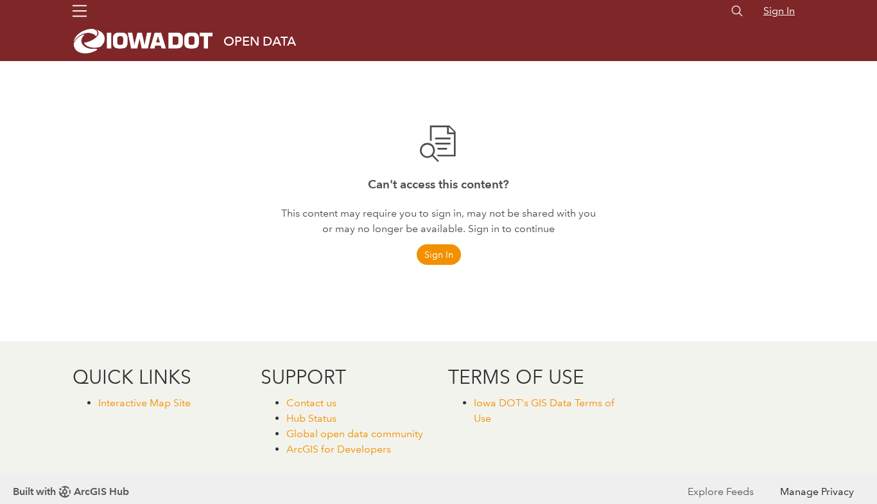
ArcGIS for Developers (338, 449)
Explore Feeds (721, 491)
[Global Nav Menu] (79, 11)
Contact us (311, 403)
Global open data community (354, 434)
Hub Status (311, 418)
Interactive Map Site (144, 403)
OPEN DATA (259, 41)
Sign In (779, 10)
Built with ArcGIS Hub (71, 491)
